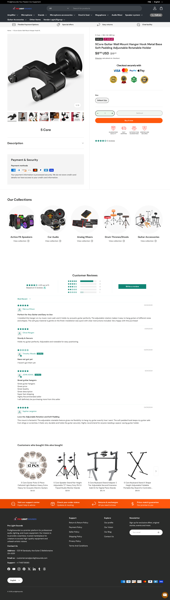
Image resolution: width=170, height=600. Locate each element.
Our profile (108, 522)
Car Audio (53, 236)
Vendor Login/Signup (52, 19)
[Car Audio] (53, 219)
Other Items (35, 19)
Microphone (26, 15)
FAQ (149, 2)
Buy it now (129, 120)
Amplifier (11, 15)
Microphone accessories (61, 15)
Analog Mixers (85, 236)
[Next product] (156, 471)
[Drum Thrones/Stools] (117, 219)
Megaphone (100, 15)
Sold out (139, 113)
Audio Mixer (117, 15)
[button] (161, 8)
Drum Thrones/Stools (117, 236)
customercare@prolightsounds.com (32, 558)
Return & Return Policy (78, 522)
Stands (41, 15)
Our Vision (108, 527)
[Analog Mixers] (85, 219)
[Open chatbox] (165, 595)
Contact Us (109, 536)
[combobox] (94, 8)
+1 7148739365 (23, 562)
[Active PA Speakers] (21, 219)
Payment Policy (75, 527)
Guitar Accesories (15, 19)
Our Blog (107, 532)
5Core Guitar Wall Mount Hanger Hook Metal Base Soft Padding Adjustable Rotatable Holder (27, 30)
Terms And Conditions (78, 546)
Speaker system (132, 15)
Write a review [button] (132, 286)
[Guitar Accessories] (148, 219)
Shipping (98, 58)
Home (9, 30)
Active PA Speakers (21, 236)
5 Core (97, 35)
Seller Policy (74, 532)
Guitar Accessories (148, 236)
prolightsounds (18, 591)
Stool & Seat (84, 15)
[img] (23, 305)
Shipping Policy (75, 536)
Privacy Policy (75, 541)
